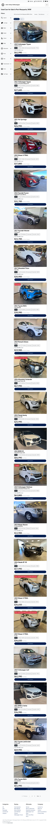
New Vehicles (17, 808)
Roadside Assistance (30, 810)
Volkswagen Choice (18, 814)
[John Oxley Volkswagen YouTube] (46, 1)
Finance (16, 813)
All (3, 807)
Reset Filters (16, 19)
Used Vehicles (17, 811)
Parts (27, 816)
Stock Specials (17, 807)
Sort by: (36, 14)
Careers (39, 810)
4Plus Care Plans (29, 814)
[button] (46, 4)
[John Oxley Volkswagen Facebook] (44, 1)
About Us (40, 808)
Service (27, 807)
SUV (3, 808)
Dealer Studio (10, 822)
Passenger (5, 810)
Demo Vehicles (17, 810)
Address (31, 1)
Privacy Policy (41, 813)
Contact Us (40, 807)
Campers (5, 813)
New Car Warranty (30, 808)
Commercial (5, 811)
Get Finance (30, 55)
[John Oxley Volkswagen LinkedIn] (47, 1)
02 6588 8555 (39, 1)
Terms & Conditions (42, 811)
